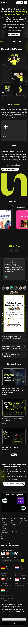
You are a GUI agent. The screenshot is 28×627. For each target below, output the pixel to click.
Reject (14, 619)
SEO (2, 534)
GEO (2, 539)
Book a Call (14, 531)
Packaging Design (4, 525)
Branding (3, 522)
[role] (12, 292)
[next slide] (16, 250)
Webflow (3, 528)
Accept (14, 623)
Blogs (21, 523)
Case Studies (23, 520)
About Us (13, 522)
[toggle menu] (25, 2)
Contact (13, 529)
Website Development (4, 531)
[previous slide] (11, 250)
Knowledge (23, 525)
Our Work (13, 524)
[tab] (3, 288)
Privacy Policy (8, 611)
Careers (13, 526)
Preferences (14, 615)
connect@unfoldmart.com (10, 546)
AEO (2, 536)
